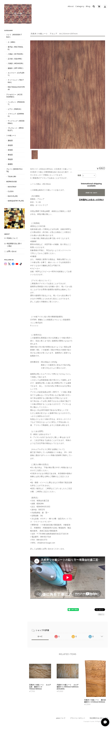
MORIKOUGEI (11, 181)
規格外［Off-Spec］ (16, 68)
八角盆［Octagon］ (16, 54)
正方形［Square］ (15, 59)
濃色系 (10, 140)
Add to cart (91, 192)
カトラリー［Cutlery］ (16, 74)
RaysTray (12, 187)
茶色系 (10, 150)
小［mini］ (12, 42)
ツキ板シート (11, 135)
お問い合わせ (12, 251)
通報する (101, 614)
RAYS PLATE (13, 196)
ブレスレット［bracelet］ (16, 129)
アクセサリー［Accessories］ (14, 96)
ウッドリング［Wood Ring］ (16, 122)
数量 (79, 175)
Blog (88, 6)
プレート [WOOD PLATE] (14, 170)
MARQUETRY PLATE (16, 201)
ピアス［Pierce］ (15, 109)
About (71, 6)
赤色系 (10, 145)
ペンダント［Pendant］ (16, 103)
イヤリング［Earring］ (16, 115)
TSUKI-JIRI (12, 176)
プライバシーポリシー (77, 718)
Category (79, 6)
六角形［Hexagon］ (16, 63)
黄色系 (10, 155)
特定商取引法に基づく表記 (14, 245)
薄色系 (10, 159)
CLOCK (11, 191)
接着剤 (10, 164)
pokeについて (12, 238)
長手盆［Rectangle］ (15, 48)
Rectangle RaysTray (16, 88)
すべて (40, 636)
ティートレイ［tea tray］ (16, 81)
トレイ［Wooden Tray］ (14, 36)
